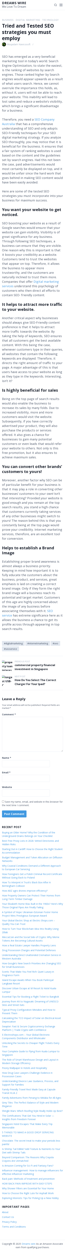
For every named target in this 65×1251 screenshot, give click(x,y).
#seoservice (10, 648)
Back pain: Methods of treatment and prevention (28, 1178)
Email (6, 772)
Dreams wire (14, 3)
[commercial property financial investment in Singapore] (7, 665)
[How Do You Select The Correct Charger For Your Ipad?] (7, 680)
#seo (55, 643)
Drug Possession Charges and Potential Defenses (29, 950)
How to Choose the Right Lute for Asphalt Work (28, 1193)
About (5, 1212)
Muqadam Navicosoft (18, 44)
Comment (9, 714)
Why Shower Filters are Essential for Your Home (28, 1188)
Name (6, 757)
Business (8, 19)
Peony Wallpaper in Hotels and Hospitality (24, 1068)
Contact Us (8, 1217)
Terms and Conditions (14, 1226)
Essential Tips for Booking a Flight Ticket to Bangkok (30, 996)
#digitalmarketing (13, 643)
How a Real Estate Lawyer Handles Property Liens (29, 945)
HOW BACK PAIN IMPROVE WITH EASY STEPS (27, 1183)
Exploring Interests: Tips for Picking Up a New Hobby (30, 1198)
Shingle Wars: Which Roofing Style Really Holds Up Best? (32, 1110)
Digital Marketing (28, 19)
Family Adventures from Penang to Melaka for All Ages (31, 1097)
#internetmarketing (37, 643)
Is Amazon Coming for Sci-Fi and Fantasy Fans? (27, 1165)
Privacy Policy (9, 1221)
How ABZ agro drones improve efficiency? (25, 890)
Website (7, 787)
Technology (50, 19)
